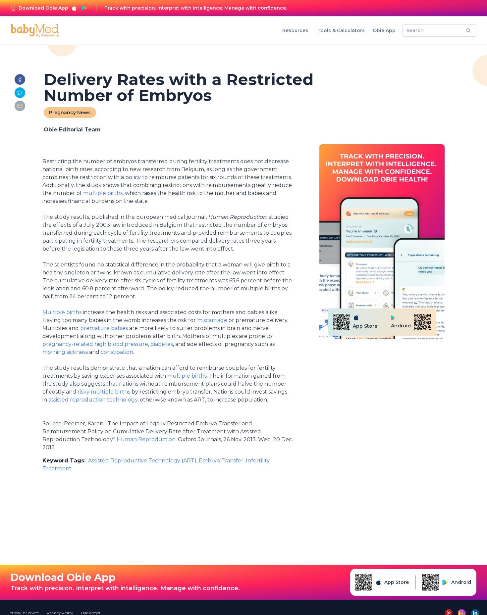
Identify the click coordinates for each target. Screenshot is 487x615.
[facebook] (20, 79)
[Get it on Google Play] (84, 8)
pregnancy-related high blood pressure (95, 344)
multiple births (103, 193)
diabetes (161, 344)
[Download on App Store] (74, 8)
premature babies (103, 328)
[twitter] (20, 92)
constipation (117, 352)
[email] (20, 106)
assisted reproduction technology (92, 400)
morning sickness (65, 352)
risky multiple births (104, 392)
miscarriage (212, 320)
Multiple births (62, 312)
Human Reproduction (146, 439)
